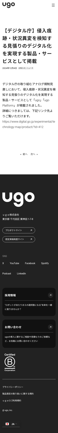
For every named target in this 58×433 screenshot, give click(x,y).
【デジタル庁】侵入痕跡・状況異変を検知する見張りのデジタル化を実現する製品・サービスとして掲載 (27, 46)
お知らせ (22, 68)
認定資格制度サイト (14, 239)
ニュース (29, 68)
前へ (25, 154)
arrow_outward (50, 295)
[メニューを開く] (53, 5)
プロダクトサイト (13, 230)
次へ (32, 154)
